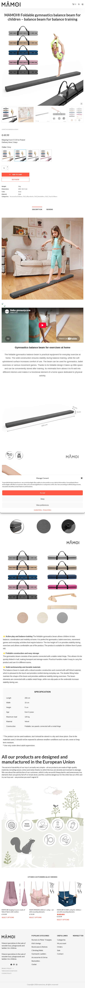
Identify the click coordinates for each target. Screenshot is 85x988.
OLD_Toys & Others (51, 196)
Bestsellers (36, 961)
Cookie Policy (38, 510)
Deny (42, 499)
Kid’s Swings (36, 943)
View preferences (42, 505)
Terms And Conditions (9, 971)
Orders (60, 947)
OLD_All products (28, 196)
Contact (60, 954)
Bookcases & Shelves (39, 947)
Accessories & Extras (12, 129)
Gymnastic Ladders (39, 954)
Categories (61, 940)
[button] (82, 478)
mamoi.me (41, 984)
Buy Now (15, 179)
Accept (42, 493)
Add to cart (17, 174)
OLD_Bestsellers (39, 196)
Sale (58, 950)
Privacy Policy (47, 510)
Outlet (34, 964)
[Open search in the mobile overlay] (79, 4)
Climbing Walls (37, 950)
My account (61, 943)
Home (3, 129)
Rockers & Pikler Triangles (42, 940)
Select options (8, 917)
